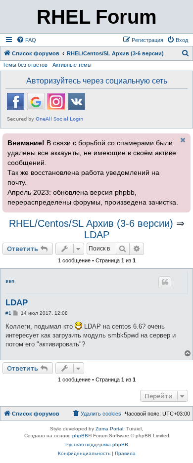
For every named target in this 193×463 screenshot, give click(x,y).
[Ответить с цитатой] (164, 282)
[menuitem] (26, 40)
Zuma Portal (109, 428)
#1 (8, 313)
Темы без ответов (25, 65)
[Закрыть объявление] (182, 139)
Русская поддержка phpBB (96, 444)
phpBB (80, 435)
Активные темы (72, 65)
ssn (9, 281)
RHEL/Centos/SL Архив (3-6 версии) (91, 223)
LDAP (96, 234)
